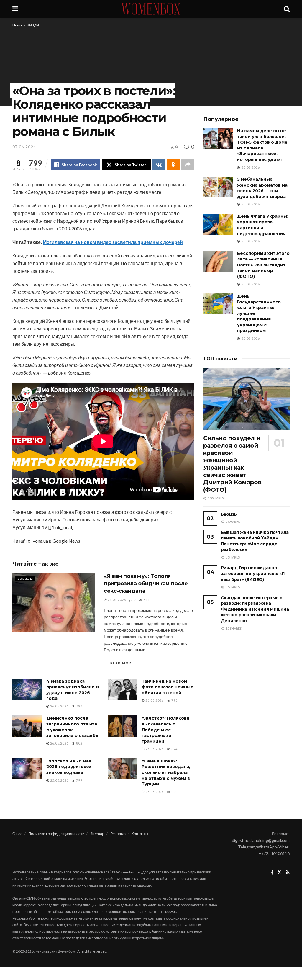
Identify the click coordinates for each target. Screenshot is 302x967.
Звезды (33, 25)
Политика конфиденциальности (56, 833)
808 (174, 792)
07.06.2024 (24, 146)
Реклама (118, 833)
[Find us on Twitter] (279, 872)
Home (17, 25)
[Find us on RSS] (288, 872)
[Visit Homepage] (151, 9)
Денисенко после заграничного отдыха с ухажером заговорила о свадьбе (72, 726)
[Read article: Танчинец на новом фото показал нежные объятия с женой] (122, 689)
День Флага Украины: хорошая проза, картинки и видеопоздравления (262, 225)
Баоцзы (229, 514)
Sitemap (97, 833)
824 (174, 749)
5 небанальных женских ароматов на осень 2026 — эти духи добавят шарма (262, 188)
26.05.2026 (58, 706)
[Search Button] (287, 9)
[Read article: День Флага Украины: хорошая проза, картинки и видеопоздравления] (218, 224)
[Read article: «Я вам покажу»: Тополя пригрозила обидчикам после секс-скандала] (53, 602)
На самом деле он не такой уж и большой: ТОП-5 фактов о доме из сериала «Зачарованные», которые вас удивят (262, 145)
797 (78, 706)
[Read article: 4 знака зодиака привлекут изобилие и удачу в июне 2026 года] (27, 689)
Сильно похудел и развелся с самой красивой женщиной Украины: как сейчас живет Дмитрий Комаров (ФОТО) (232, 464)
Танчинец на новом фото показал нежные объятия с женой (167, 687)
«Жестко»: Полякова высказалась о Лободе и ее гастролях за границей (165, 729)
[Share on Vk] (158, 164)
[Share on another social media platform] (187, 164)
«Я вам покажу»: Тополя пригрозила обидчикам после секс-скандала (146, 583)
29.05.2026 (116, 600)
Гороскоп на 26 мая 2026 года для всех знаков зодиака (68, 766)
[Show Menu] (15, 9)
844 (146, 600)
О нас (17, 833)
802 (78, 743)
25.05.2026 (154, 749)
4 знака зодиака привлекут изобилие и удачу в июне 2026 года (72, 690)
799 (78, 780)
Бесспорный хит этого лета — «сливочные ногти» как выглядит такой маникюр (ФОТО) (263, 265)
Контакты (140, 833)
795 (174, 700)
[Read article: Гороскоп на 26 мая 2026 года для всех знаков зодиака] (27, 769)
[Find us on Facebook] (272, 872)
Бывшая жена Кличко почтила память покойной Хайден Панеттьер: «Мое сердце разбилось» (255, 541)
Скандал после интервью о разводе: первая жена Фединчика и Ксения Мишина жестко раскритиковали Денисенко (255, 609)
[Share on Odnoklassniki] (173, 164)
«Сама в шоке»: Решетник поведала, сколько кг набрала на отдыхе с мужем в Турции (166, 772)
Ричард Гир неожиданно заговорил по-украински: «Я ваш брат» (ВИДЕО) (253, 573)
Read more (125, 663)
